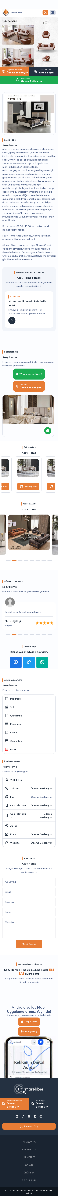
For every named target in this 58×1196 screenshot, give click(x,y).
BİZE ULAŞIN (29, 1180)
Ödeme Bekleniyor (41, 788)
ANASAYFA (29, 1141)
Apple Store (31, 1021)
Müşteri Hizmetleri (14, 1103)
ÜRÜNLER (29, 1172)
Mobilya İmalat (33, 978)
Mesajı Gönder (29, 944)
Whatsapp (42, 1103)
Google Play (31, 1031)
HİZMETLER (29, 1157)
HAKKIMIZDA (29, 1149)
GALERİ (29, 1164)
